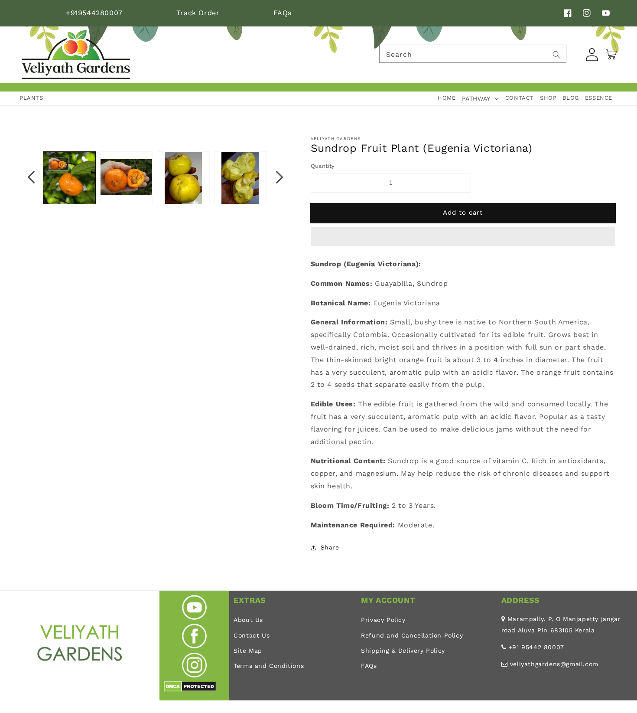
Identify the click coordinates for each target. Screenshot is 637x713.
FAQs (282, 13)
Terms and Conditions (269, 665)
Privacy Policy (383, 619)
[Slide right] (279, 177)
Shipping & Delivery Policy (403, 650)
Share (330, 547)
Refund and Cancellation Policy (412, 635)
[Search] (556, 54)
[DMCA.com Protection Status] (190, 689)
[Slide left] (31, 177)
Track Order (198, 13)
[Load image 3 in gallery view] (183, 177)
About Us (248, 619)
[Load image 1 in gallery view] (69, 177)
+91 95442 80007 (536, 647)
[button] (463, 237)
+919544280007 (94, 13)
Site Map (248, 650)
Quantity (323, 166)
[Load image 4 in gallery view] (240, 177)
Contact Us (252, 635)
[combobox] (473, 53)
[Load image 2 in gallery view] (126, 177)
